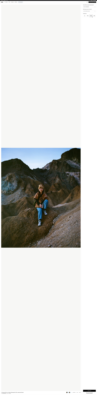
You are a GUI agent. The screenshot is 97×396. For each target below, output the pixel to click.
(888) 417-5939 (94, 0)
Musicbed (2, 0)
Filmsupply (4, 0)
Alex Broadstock (4, 393)
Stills (7, 0)
